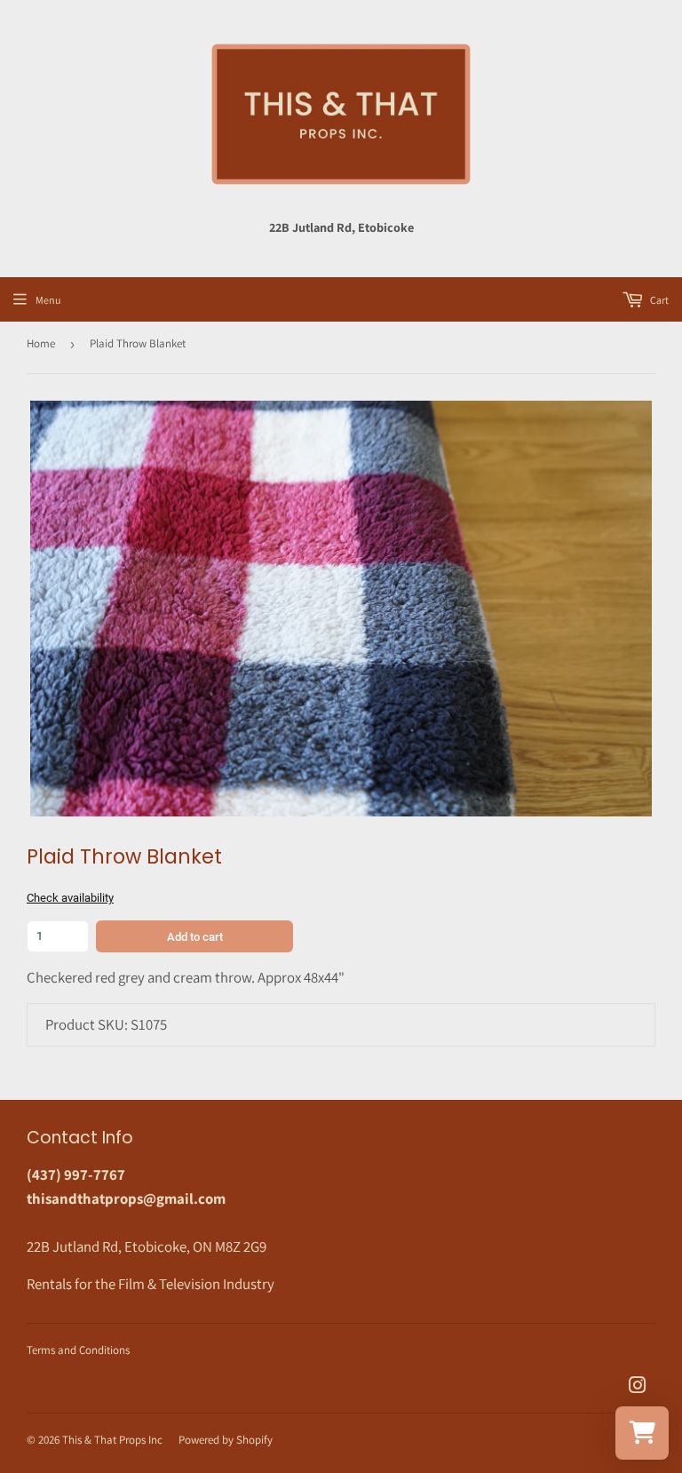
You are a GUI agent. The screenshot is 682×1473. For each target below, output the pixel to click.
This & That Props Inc (112, 1439)
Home (41, 343)
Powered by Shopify (225, 1439)
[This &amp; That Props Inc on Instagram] (637, 1387)
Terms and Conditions (78, 1350)
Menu (48, 300)
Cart (658, 300)
